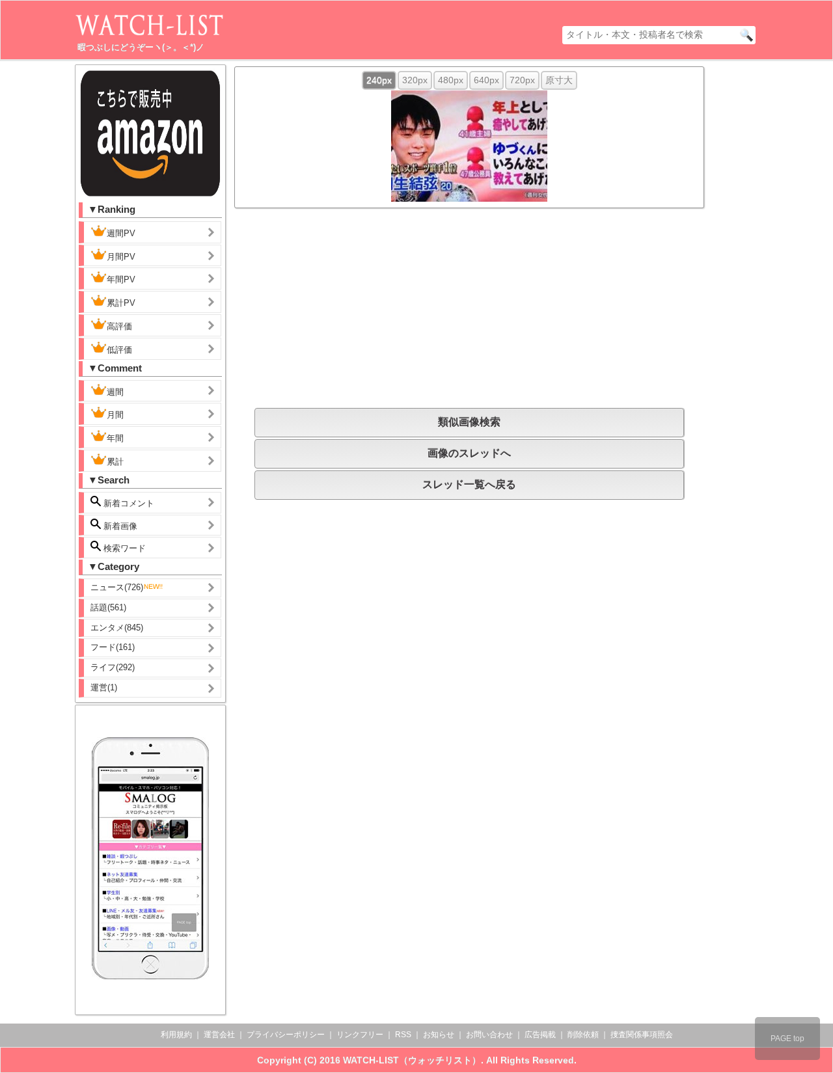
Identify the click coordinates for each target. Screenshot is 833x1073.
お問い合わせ (489, 1034)
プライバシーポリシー (286, 1034)
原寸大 (559, 80)
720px (522, 80)
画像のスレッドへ (469, 453)
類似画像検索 (469, 422)
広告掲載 (540, 1034)
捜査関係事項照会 (641, 1034)
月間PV (121, 257)
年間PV (121, 279)
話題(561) (108, 607)
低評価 (119, 350)
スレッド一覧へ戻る (469, 484)
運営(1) (103, 687)
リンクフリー (359, 1034)
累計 (115, 462)
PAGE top (787, 1038)
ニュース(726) (116, 587)
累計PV (121, 303)
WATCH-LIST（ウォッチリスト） (412, 1060)
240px (379, 80)
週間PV (121, 233)
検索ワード (123, 548)
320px (415, 80)
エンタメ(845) (116, 627)
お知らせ (438, 1034)
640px (486, 80)
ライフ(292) (112, 667)
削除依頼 (583, 1034)
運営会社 (219, 1034)
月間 (115, 415)
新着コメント (127, 503)
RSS (403, 1034)
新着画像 (119, 526)
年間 (115, 438)
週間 (115, 392)
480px (450, 80)
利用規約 (176, 1034)
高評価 (119, 326)
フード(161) (112, 647)
